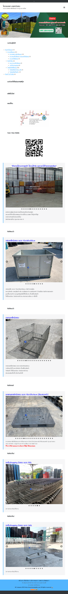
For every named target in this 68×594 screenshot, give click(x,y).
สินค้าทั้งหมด (8, 50)
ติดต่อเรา (46, 580)
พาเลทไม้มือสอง (14, 58)
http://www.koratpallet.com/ (33, 587)
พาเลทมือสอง (11, 52)
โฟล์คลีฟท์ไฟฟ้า (14, 72)
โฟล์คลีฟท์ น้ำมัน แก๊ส (15, 70)
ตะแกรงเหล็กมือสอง (15, 63)
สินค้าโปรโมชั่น (9, 74)
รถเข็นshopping (14, 65)
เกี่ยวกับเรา (27, 580)
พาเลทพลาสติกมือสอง (15, 54)
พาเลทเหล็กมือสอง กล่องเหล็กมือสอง (19, 56)
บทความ (41, 580)
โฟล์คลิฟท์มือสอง (12, 67)
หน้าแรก (21, 580)
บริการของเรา (34, 580)
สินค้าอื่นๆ (10, 61)
